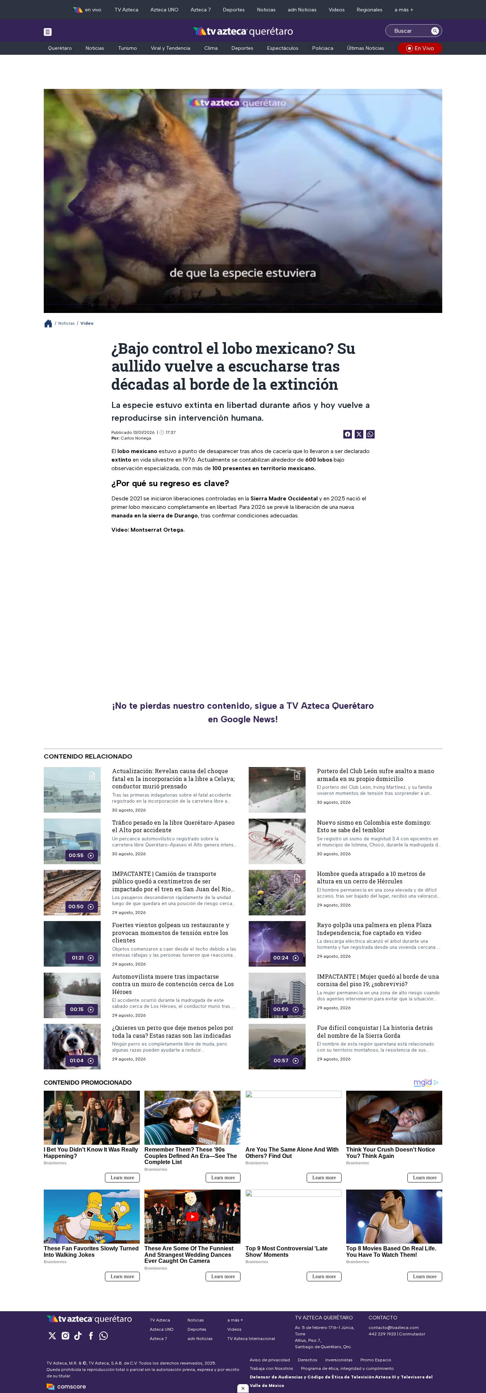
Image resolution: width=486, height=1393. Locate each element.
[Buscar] (435, 30)
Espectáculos (283, 48)
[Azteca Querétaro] (243, 31)
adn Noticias (302, 10)
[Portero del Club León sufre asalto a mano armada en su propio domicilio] (277, 790)
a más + (404, 10)
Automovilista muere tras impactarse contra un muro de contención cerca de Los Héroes (173, 984)
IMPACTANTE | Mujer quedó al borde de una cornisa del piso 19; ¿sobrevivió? (378, 980)
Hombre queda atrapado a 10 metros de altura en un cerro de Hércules (371, 877)
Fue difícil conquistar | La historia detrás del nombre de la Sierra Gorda (375, 1031)
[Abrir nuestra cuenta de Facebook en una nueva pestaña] (90, 1335)
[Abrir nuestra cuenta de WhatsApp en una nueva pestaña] (103, 1335)
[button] (243, 1388)
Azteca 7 (201, 10)
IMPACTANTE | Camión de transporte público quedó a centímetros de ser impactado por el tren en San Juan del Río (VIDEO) (171, 885)
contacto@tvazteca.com (394, 1327)
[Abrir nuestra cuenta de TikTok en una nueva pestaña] (78, 1335)
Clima (211, 48)
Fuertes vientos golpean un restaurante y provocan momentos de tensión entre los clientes (170, 932)
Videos (337, 10)
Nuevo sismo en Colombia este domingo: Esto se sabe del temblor (374, 826)
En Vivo (424, 48)
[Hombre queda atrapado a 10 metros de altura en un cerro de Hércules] (277, 892)
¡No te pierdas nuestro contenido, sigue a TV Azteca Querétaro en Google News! (243, 712)
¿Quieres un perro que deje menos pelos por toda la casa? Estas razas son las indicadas (172, 1031)
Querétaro (60, 48)
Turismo (127, 48)
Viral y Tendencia (170, 48)
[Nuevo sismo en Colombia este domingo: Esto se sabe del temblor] (277, 841)
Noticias (266, 10)
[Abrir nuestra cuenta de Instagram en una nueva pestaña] (65, 1335)
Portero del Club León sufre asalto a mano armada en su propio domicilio (375, 774)
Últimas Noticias (365, 48)
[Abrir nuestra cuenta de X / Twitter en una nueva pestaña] (52, 1335)
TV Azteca (126, 10)
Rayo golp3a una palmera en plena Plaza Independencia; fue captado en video (374, 928)
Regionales (369, 10)
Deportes (234, 10)
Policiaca (322, 48)
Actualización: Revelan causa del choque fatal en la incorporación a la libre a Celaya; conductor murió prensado (173, 778)
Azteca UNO (164, 10)
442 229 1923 (382, 1333)
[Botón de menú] (48, 31)
